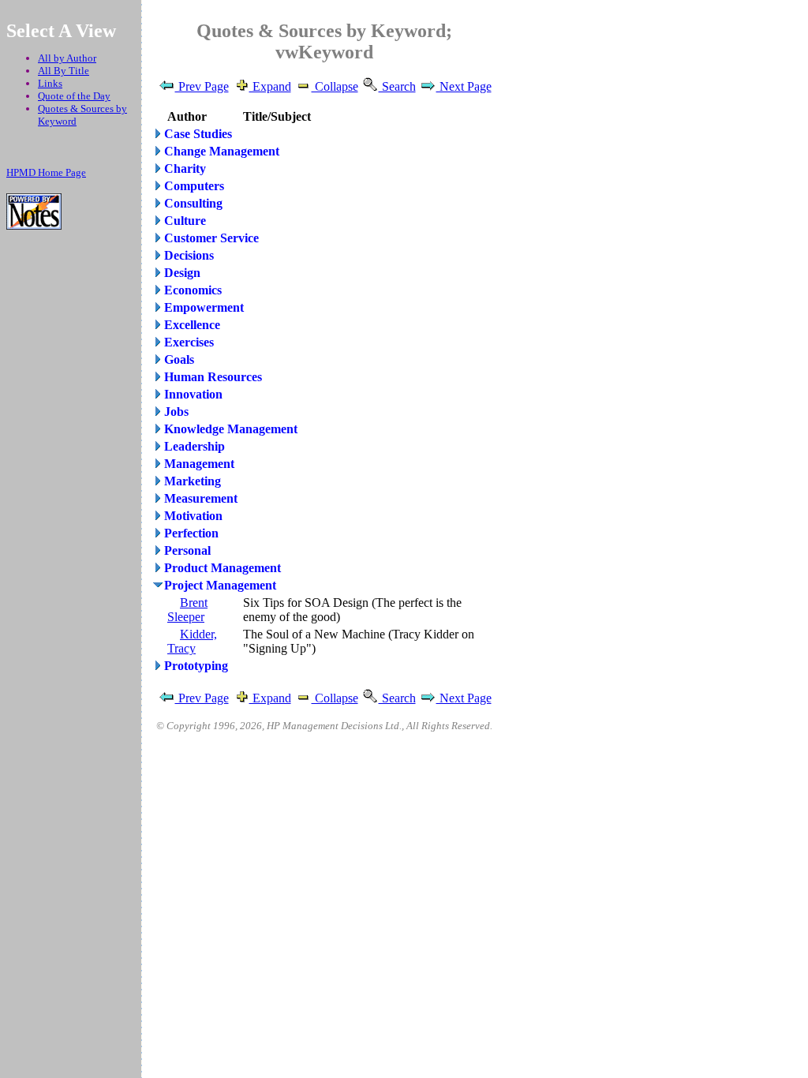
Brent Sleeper (187, 609)
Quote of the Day (74, 96)
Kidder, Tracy (192, 641)
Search (397, 86)
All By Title (63, 71)
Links (50, 83)
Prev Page (202, 86)
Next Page (464, 86)
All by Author (67, 58)
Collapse (335, 86)
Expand (270, 86)
